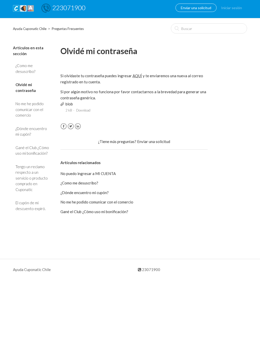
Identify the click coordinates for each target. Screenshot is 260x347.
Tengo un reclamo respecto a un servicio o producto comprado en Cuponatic (31, 178)
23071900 (150, 269)
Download (83, 110)
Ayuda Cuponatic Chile (29, 29)
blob (69, 104)
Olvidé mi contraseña (25, 87)
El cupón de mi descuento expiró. (30, 205)
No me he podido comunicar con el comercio (29, 109)
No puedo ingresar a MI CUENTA (88, 173)
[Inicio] (23, 11)
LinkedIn (78, 126)
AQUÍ (137, 75)
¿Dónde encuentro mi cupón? (31, 131)
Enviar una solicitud (196, 8)
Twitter (71, 126)
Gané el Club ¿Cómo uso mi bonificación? (32, 150)
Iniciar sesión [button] (231, 8)
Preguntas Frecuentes (68, 29)
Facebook (63, 126)
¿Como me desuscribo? (25, 68)
